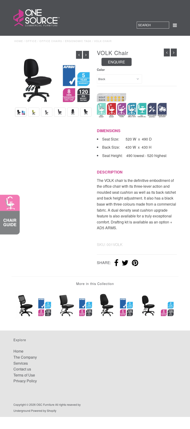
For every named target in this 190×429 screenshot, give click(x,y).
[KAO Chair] (74, 304)
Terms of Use (24, 375)
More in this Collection (95, 283)
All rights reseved (66, 404)
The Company (25, 357)
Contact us (22, 369)
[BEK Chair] (34, 304)
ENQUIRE (116, 62)
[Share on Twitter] (125, 263)
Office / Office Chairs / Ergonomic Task (58, 41)
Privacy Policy (25, 380)
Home (18, 41)
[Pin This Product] (135, 263)
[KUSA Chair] (156, 304)
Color (101, 69)
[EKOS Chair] (115, 304)
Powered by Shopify (43, 411)
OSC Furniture (45, 404)
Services (20, 363)
